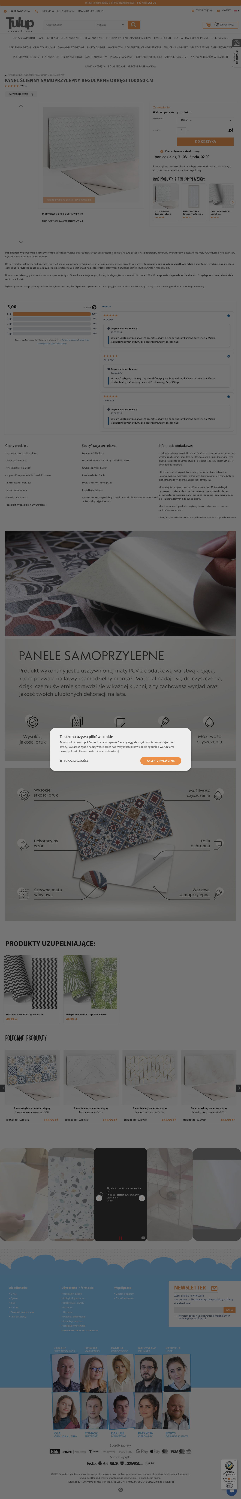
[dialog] (120, 749)
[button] (74, 761)
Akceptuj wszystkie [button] (161, 760)
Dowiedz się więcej (107, 751)
